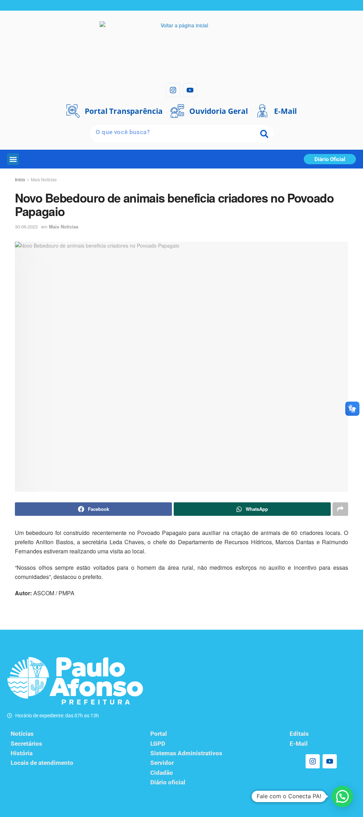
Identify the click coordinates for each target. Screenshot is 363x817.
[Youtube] (190, 90)
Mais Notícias (44, 179)
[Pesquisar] (264, 134)
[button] (13, 159)
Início (20, 179)
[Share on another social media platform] (340, 509)
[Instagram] (173, 90)
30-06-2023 (26, 226)
